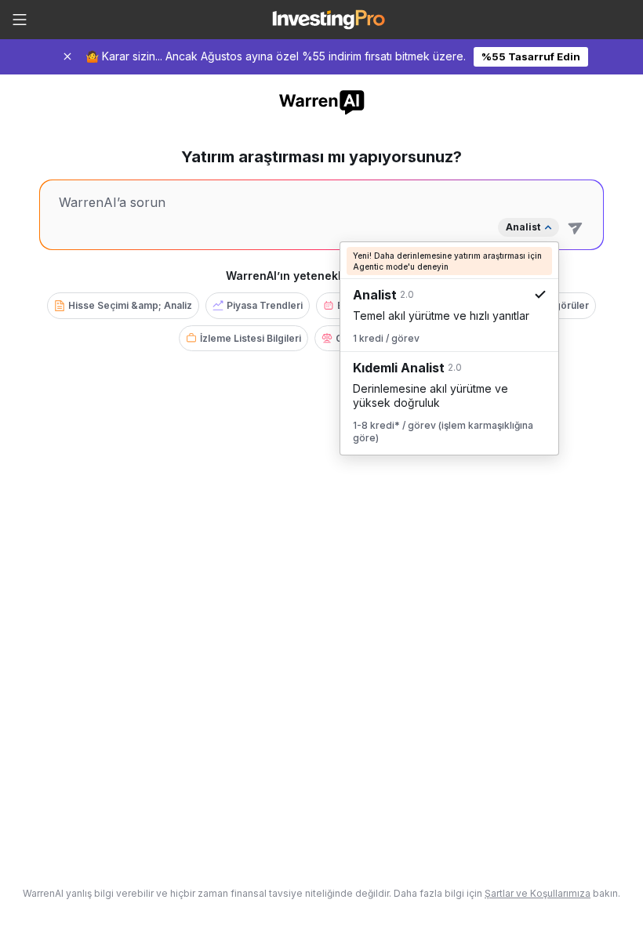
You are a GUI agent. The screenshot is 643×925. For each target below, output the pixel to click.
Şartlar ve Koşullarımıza (537, 893)
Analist (523, 227)
